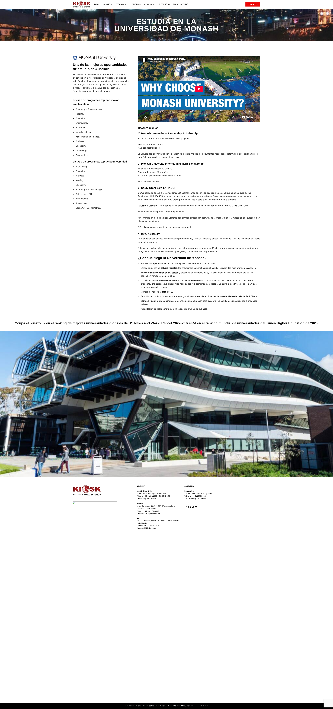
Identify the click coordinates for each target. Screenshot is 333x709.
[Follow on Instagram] (189, 507)
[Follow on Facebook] (186, 507)
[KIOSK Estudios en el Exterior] (81, 4)
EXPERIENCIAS (164, 4)
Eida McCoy (204, 706)
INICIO (97, 4)
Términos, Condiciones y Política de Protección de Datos (146, 706)
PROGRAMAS (121, 4)
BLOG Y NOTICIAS (180, 4)
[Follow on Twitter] (193, 507)
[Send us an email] (196, 507)
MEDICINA (148, 4)
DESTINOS (136, 4)
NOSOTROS (108, 4)
